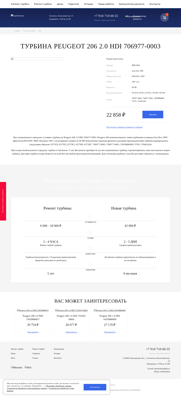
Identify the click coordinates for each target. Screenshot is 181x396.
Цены (60, 4)
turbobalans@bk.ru (162, 369)
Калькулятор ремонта (131, 4)
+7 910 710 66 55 (106, 16)
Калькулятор (59, 349)
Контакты (154, 4)
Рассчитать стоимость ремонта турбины (124, 127)
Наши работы (106, 4)
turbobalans (165, 371)
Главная (17, 31)
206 (40, 31)
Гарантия (73, 4)
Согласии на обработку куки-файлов (124, 390)
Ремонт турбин (43, 4)
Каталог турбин (20, 4)
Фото (13, 358)
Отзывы (88, 4)
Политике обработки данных (58, 386)
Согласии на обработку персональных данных (27, 388)
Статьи (35, 358)
